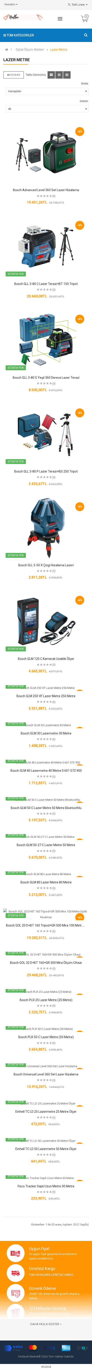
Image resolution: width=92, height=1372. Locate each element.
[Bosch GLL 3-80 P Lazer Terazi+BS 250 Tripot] (46, 434)
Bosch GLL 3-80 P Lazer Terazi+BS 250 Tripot (46, 471)
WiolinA (46, 1366)
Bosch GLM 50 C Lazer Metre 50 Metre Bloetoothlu (46, 808)
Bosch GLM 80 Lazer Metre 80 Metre (46, 882)
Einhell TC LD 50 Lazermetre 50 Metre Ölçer (46, 1149)
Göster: (84, 101)
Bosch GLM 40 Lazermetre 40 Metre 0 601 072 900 (46, 770)
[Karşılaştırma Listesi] (53, 158)
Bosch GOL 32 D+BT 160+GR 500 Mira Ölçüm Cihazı (46, 962)
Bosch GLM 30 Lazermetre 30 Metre (46, 733)
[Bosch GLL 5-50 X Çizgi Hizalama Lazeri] (46, 528)
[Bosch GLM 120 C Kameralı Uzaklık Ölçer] (46, 621)
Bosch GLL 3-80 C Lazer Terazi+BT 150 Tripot (46, 284)
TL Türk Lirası (77, 4)
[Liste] (59, 75)
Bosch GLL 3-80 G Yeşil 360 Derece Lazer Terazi (46, 377)
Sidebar (14, 75)
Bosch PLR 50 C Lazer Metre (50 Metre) (46, 1037)
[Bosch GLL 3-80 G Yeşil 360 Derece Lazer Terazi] (46, 340)
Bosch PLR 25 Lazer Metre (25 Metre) (46, 1000)
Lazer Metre (58, 49)
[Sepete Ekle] (38, 158)
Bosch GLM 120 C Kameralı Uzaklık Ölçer (46, 659)
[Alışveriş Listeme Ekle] (46, 158)
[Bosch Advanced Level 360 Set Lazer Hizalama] (46, 153)
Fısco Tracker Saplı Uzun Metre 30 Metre (46, 1186)
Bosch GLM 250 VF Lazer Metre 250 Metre (46, 696)
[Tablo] (51, 75)
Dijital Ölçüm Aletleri (30, 49)
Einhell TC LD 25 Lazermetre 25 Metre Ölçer (46, 1111)
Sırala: (85, 83)
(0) (54, 196)
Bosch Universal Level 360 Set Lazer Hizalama (46, 1074)
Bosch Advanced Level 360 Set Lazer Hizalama (46, 190)
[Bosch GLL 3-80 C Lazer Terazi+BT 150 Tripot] (46, 246)
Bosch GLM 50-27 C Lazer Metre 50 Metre (46, 845)
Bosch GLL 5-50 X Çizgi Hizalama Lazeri (46, 565)
